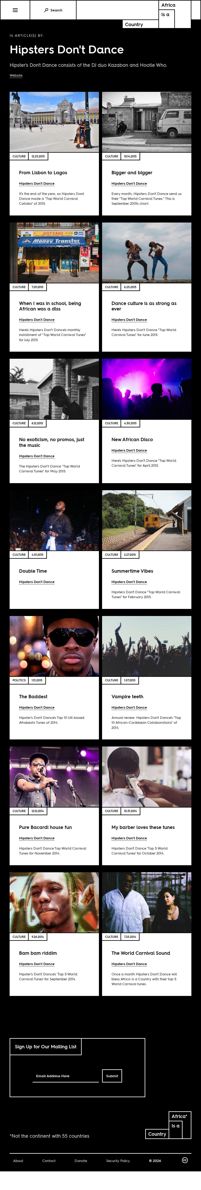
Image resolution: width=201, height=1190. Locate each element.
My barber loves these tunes (143, 827)
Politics (19, 680)
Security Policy (118, 1160)
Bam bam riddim (38, 953)
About (18, 1160)
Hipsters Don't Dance (37, 183)
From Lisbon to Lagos (43, 172)
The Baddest (33, 696)
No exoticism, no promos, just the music (51, 442)
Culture (19, 156)
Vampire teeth (127, 696)
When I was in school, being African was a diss (50, 306)
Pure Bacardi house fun (45, 827)
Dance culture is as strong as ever (143, 306)
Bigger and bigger (132, 172)
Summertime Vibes (132, 571)
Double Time (33, 571)
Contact (49, 1160)
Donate (81, 1160)
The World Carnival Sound (140, 953)
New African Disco (132, 439)
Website (16, 75)
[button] (15, 10)
